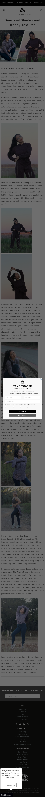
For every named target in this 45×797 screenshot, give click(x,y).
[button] (14, 795)
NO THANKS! (22, 415)
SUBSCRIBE (22, 411)
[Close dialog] (41, 379)
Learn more (11, 785)
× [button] (20, 767)
